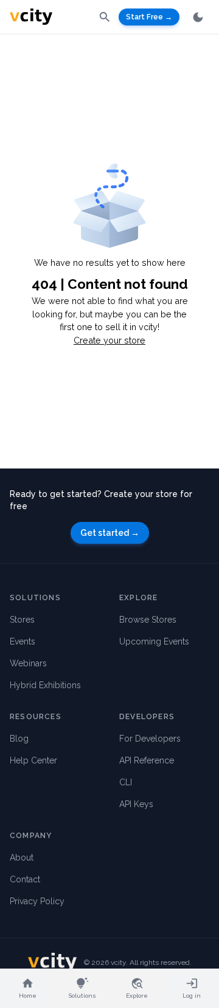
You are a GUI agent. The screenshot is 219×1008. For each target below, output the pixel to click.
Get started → (109, 533)
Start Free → (149, 17)
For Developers (150, 738)
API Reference (146, 760)
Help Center (33, 760)
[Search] (104, 16)
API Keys (136, 804)
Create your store (109, 340)
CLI (125, 782)
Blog (19, 738)
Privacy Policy (37, 901)
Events (22, 641)
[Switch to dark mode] (198, 17)
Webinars (28, 663)
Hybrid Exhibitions (45, 685)
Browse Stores (147, 619)
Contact (25, 879)
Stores (22, 619)
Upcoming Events (154, 641)
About (21, 857)
